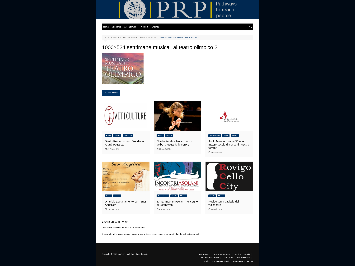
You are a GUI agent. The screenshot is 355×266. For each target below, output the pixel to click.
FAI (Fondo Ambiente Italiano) (216, 261)
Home (106, 27)
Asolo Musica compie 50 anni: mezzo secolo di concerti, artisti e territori (228, 144)
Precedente (112, 93)
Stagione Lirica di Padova (243, 261)
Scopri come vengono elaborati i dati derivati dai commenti (173, 234)
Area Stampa (130, 27)
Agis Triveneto (204, 254)
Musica (117, 136)
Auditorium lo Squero (210, 258)
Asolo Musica (215, 136)
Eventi (108, 136)
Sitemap (155, 27)
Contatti (145, 27)
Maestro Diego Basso (222, 254)
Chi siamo (116, 27)
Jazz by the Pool (243, 258)
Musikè (247, 254)
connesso (117, 228)
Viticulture (128, 136)
